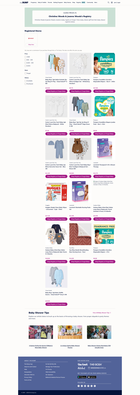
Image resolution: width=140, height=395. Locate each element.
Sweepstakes (28, 372)
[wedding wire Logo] (97, 367)
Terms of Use (27, 380)
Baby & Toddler (42, 2)
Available (29, 81)
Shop (73, 2)
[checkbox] (25, 57)
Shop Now (31, 44)
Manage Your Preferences (53, 366)
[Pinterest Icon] (88, 386)
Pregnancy (34, 2)
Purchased (30, 84)
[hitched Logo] (81, 367)
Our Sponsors (49, 374)
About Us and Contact (30, 366)
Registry (78, 2)
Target (29, 73)
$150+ (29, 66)
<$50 (28, 57)
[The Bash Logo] (96, 364)
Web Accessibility (50, 372)
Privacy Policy (28, 377)
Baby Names (67, 2)
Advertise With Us (29, 374)
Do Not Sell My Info (51, 364)
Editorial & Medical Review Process (55, 377)
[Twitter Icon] (95, 386)
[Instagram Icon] (85, 386)
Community (90, 2)
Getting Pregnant (58, 2)
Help (25, 369)
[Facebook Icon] (79, 386)
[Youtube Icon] (92, 386)
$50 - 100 (30, 60)
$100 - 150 (30, 63)
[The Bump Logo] (24, 2)
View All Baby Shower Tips (101, 312)
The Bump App (28, 364)
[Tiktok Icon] (82, 386)
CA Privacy (49, 369)
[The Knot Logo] (83, 364)
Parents (50, 2)
